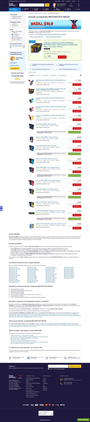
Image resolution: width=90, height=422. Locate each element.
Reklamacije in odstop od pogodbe (33, 383)
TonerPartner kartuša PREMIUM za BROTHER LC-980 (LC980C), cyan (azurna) (47, 314)
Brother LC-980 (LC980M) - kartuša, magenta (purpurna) (48, 167)
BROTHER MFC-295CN (50, 271)
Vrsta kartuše (13, 14)
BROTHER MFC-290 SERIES (51, 268)
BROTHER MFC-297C (50, 272)
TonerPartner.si (46, 376)
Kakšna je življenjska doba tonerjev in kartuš (67, 69)
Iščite (47, 5)
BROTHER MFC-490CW (50, 276)
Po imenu (38, 75)
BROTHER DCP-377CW (32, 268)
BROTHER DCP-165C (13, 271)
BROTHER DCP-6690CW (32, 278)
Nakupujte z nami (30, 376)
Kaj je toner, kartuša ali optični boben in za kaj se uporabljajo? (68, 65)
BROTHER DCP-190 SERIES (14, 275)
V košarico (63, 57)
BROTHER (44, 13)
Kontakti (73, 1)
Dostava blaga (57, 1)
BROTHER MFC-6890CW (69, 276)
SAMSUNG (45, 388)
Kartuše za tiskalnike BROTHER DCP (53, 36)
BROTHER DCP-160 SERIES (14, 268)
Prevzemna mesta (29, 386)
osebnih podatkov (61, 368)
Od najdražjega (53, 75)
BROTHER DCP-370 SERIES (14, 280)
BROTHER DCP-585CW (32, 276)
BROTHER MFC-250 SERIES (33, 280)
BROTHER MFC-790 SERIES (51, 278)
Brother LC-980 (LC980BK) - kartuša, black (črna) (46, 124)
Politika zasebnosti (29, 379)
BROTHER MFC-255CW (50, 267)
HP (43, 384)
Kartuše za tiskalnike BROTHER (36, 36)
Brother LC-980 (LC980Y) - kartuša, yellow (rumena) (46, 189)
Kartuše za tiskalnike (37, 13)
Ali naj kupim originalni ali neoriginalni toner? (41, 69)
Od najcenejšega (45, 75)
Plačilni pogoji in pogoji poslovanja (32, 378)
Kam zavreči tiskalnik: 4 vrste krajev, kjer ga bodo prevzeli (22, 343)
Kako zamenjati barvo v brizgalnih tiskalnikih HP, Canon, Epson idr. (24, 338)
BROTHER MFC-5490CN (69, 267)
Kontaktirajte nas (15, 68)
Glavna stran (30, 13)
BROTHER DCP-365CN (13, 279)
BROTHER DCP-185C (13, 274)
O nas (44, 378)
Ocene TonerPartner (30, 397)
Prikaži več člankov (32, 72)
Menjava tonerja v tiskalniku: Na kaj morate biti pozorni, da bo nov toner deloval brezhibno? (29, 342)
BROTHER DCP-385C (31, 272)
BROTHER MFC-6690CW (69, 274)
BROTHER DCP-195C (13, 276)
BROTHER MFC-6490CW (69, 272)
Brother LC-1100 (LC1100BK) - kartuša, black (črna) (46, 137)
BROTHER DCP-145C (13, 267)
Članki (63, 1)
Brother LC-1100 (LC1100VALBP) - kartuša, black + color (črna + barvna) (51, 223)
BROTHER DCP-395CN (31, 275)
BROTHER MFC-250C (31, 282)
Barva (11, 29)
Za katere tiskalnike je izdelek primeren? (51, 53)
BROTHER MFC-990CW (50, 282)
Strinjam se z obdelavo (57, 368)
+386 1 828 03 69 (61, 5)
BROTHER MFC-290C (50, 270)
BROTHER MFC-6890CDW (69, 275)
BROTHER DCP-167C (13, 272)
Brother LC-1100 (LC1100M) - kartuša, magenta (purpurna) (48, 180)
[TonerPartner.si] (12, 5)
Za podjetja (68, 1)
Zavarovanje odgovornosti (31, 393)
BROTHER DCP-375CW (32, 267)
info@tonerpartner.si (14, 65)
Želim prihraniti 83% (75, 153)
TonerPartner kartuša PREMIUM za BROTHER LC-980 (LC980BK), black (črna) (55, 323)
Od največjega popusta (62, 75)
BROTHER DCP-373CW (13, 282)
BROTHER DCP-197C (13, 278)
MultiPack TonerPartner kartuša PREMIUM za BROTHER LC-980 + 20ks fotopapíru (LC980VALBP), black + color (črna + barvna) (61, 44)
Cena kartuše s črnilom (16, 43)
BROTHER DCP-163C (13, 270)
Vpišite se (71, 5)
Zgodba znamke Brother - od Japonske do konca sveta (22, 335)
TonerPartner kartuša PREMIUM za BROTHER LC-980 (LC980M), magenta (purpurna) (58, 325)
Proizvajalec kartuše (15, 22)
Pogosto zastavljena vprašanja (32, 395)
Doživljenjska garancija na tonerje (32, 391)
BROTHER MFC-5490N (68, 268)
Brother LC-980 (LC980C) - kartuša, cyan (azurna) (46, 145)
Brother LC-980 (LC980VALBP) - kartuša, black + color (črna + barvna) (50, 210)
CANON (44, 386)
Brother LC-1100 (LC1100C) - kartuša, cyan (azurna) (46, 158)
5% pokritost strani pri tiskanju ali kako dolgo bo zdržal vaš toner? (43, 65)
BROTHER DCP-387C (31, 274)
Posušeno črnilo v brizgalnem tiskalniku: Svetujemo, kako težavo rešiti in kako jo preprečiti (29, 336)
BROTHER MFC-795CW (50, 280)
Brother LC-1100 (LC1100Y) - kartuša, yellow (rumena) (47, 202)
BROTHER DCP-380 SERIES (32, 270)
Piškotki (27, 381)
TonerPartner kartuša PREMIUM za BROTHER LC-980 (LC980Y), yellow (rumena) (45, 315)
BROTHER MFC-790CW (50, 279)
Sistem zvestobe (29, 390)
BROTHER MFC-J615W (68, 278)
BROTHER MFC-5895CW (69, 271)
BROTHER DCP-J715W (31, 279)
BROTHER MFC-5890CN (69, 270)
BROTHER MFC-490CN (50, 275)
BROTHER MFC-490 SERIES (51, 274)
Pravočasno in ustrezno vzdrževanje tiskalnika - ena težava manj (24, 340)
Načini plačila (28, 388)
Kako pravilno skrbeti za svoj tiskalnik (18, 339)
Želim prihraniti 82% (75, 175)
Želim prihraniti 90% (75, 132)
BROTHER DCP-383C (31, 271)
